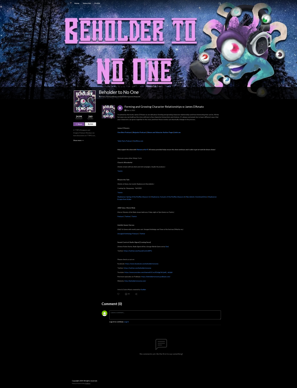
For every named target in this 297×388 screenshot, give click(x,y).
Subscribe (87, 3)
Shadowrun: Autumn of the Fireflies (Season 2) (168, 197)
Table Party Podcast (124, 141)
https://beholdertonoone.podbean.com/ (155, 277)
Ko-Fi (146, 150)
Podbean (87, 383)
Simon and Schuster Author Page (160, 132)
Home (76, 3)
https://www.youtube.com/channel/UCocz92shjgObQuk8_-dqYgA (148, 272)
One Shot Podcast (124, 132)
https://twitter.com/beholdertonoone (137, 268)
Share (80, 124)
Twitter (127, 216)
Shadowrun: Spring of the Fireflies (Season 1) (133, 197)
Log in (126, 322)
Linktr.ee (177, 132)
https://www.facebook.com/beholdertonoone (141, 264)
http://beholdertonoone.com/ (135, 281)
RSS (91, 124)
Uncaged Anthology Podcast (127, 234)
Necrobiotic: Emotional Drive (196, 197)
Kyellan (143, 289)
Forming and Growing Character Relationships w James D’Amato (164, 106)
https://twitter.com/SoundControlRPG (138, 251)
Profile (97, 3)
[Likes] (118, 294)
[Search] (220, 3)
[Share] (136, 294)
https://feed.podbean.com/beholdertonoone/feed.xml (120, 97)
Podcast (120, 216)
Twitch (120, 171)
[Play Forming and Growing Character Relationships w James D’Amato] (120, 108)
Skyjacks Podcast (139, 132)
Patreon (139, 150)
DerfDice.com (138, 141)
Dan (166, 246)
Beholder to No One (119, 92)
